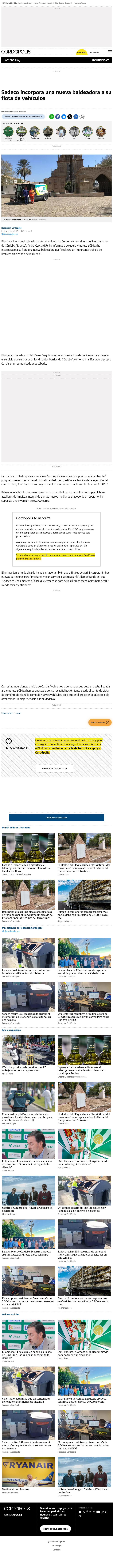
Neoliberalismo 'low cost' (16, 1489)
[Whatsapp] (51, 116)
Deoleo (36, 3)
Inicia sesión (94, 52)
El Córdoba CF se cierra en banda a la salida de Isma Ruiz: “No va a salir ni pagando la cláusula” (27, 1164)
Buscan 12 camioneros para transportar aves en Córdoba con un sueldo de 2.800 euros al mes (83, 915)
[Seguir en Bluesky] (80, 1512)
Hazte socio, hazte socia (54, 768)
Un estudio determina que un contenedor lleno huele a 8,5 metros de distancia (26, 971)
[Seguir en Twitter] (84, 1512)
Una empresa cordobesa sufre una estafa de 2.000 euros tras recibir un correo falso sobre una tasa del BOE (83, 1017)
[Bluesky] (63, 116)
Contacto (56, 1550)
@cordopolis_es (10, 234)
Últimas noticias (10, 1314)
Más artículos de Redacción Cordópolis (22, 927)
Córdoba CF (68, 3)
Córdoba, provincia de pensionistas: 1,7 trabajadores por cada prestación (24, 1069)
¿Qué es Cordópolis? (56, 1541)
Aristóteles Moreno (10, 1492)
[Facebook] (57, 116)
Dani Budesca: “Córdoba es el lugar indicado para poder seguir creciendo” (83, 1162)
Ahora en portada (11, 1030)
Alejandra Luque (65, 921)
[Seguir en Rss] (80, 1515)
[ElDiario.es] (101, 60)
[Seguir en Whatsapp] (106, 1512)
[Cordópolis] (19, 1508)
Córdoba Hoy (11, 60)
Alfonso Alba (25, 874)
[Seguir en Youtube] (98, 1512)
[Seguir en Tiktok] (102, 1512)
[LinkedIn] (75, 116)
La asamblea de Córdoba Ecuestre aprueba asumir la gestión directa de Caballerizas (82, 971)
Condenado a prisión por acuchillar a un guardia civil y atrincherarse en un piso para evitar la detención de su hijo (27, 1117)
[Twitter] (69, 116)
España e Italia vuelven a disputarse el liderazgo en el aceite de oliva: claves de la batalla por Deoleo (26, 868)
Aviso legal (56, 1545)
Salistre (61, 3)
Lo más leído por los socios (16, 827)
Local (18, 713)
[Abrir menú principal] (110, 51)
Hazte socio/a (81, 52)
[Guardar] (82, 116)
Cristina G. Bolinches (10, 874)
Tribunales (42, 3)
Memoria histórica (52, 3)
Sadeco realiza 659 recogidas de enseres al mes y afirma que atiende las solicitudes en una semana (26, 1017)
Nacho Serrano (8, 1170)
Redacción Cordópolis (11, 228)
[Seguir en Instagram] (94, 1512)
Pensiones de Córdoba (25, 3)
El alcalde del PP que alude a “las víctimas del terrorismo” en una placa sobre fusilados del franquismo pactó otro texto (84, 868)
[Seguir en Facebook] (87, 1512)
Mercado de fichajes (80, 3)
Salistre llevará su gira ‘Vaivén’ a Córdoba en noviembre (27, 1209)
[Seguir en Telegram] (90, 1512)
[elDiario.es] (19, 1514)
